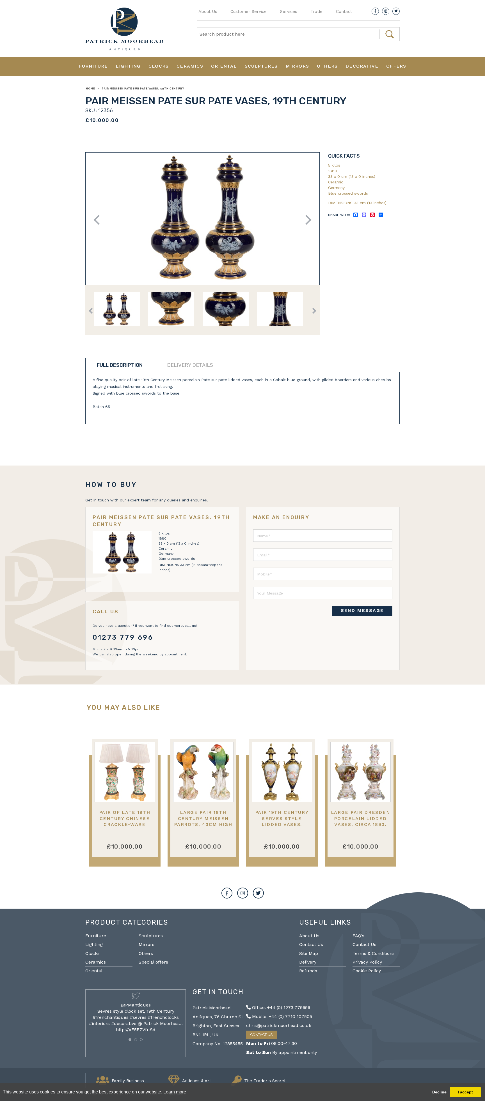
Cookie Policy (367, 970)
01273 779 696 (123, 637)
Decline (439, 1092)
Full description (120, 365)
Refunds (308, 970)
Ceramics (190, 66)
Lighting (128, 66)
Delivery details (190, 365)
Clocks (158, 66)
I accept (465, 1092)
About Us (207, 11)
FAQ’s (358, 935)
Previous (99, 220)
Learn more (174, 1092)
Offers (396, 66)
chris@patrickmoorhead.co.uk (278, 1025)
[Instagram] (385, 11)
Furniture (93, 66)
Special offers (153, 962)
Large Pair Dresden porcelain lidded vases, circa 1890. (360, 818)
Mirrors (297, 66)
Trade (316, 11)
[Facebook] (375, 11)
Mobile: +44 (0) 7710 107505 (281, 1016)
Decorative (362, 66)
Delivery (307, 962)
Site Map (308, 953)
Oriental (224, 66)
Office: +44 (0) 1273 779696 (280, 1007)
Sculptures (261, 66)
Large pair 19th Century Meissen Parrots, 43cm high (203, 818)
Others (327, 66)
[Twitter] (396, 11)
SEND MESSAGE (362, 610)
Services (288, 11)
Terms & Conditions (374, 953)
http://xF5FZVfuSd (135, 1029)
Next (306, 220)
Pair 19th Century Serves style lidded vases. (282, 818)
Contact (344, 11)
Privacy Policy (367, 962)
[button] (130, 1039)
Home (90, 88)
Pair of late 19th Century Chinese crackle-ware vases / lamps (124, 821)
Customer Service (248, 11)
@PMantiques (136, 1005)
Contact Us (311, 944)
